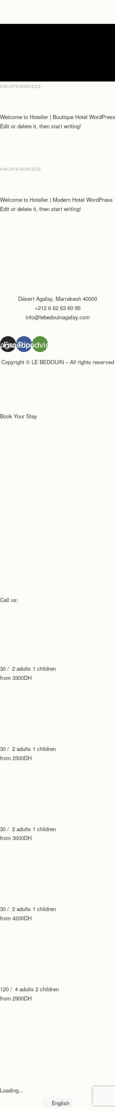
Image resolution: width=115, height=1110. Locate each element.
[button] (15, 408)
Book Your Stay (18, 416)
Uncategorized (20, 86)
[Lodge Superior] (48, 888)
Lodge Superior (24, 898)
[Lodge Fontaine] (48, 648)
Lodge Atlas (18, 818)
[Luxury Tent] (48, 968)
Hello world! (23, 99)
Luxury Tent (18, 978)
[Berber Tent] (48, 728)
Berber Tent (17, 738)
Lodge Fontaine (24, 658)
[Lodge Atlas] (48, 808)
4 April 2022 (14, 141)
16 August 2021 (18, 223)
